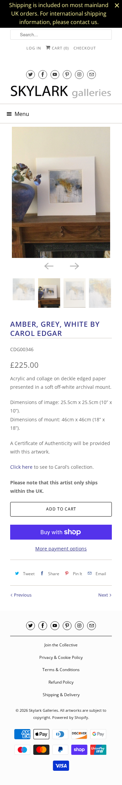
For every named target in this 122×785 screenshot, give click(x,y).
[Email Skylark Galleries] (91, 74)
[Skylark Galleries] (61, 92)
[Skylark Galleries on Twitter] (30, 74)
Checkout (85, 48)
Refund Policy (61, 682)
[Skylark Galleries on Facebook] (42, 74)
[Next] (73, 265)
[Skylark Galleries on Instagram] (79, 74)
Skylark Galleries (43, 710)
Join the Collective (61, 645)
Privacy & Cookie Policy (61, 657)
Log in (33, 48)
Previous (22, 595)
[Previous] (48, 265)
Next (103, 595)
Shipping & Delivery (61, 695)
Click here (21, 467)
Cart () (59, 48)
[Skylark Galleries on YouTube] (54, 74)
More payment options (61, 548)
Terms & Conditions (61, 669)
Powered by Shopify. (70, 717)
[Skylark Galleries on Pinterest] (67, 74)
